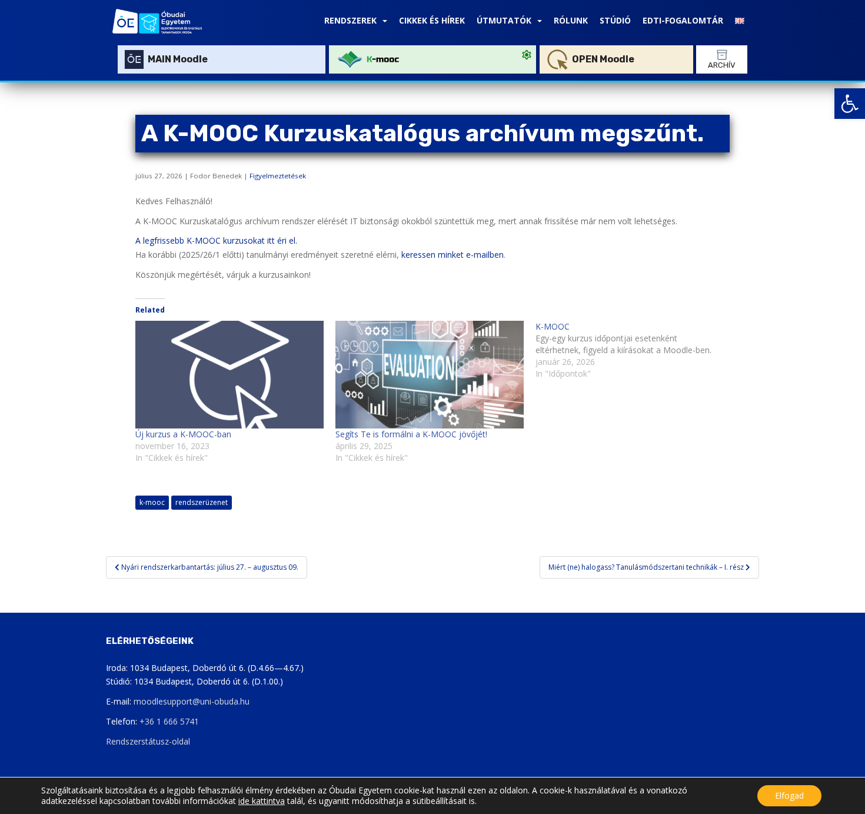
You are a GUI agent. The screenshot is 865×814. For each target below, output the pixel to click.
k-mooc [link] (152, 502)
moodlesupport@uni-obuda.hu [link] (191, 701)
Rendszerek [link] (350, 20)
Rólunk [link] (571, 20)
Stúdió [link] (615, 20)
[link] (849, 103)
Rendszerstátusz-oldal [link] (148, 741)
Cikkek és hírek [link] (432, 20)
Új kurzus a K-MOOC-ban (183, 434)
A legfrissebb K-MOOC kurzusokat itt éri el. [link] (216, 240)
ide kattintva (261, 801)
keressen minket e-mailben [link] (452, 254)
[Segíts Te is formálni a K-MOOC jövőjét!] (429, 374)
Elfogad (789, 795)
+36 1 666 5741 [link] (169, 721)
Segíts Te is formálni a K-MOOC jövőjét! (411, 434)
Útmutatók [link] (504, 20)
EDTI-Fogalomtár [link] (683, 20)
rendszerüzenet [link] (201, 502)
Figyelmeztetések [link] (277, 175)
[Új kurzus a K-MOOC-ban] (229, 374)
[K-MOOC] (635, 350)
